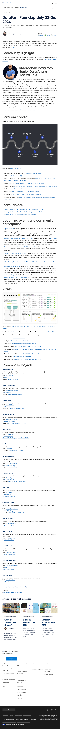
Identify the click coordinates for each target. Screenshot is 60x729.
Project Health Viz (11, 523)
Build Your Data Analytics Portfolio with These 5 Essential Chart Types (24, 209)
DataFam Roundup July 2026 (29, 622)
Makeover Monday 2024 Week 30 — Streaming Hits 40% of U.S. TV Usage (35, 186)
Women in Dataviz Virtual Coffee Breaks (15, 277)
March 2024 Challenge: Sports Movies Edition (15, 438)
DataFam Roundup (23, 7)
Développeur (18, 715)
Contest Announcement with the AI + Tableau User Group (21, 247)
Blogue (8, 7)
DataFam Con (10, 434)
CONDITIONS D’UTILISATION (21, 719)
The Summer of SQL (16, 176)
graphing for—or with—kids (16, 512)
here (13, 47)
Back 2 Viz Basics (10, 376)
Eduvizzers (9, 448)
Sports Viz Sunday (11, 552)
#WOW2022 (7, 392)
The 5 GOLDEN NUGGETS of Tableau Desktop (25, 191)
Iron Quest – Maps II (8, 496)
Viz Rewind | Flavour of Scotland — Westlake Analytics (28, 183)
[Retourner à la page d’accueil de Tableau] (7, 3)
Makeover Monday (11, 419)
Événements (20, 698)
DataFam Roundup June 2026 (48, 622)
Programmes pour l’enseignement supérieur (21, 694)
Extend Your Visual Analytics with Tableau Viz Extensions (20, 214)
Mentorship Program (10, 275)
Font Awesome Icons (19, 338)
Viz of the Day (15, 332)
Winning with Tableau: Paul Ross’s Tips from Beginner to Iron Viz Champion (26, 212)
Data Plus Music (10, 580)
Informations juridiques (8, 719)
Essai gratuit (11, 659)
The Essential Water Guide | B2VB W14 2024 (28, 346)
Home (5, 7)
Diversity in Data (10, 538)
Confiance (5, 715)
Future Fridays (13, 467)
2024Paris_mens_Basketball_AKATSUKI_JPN (27, 359)
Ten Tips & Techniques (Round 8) (33, 173)
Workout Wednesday (12, 390)
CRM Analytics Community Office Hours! (15, 253)
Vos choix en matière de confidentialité (15, 724)
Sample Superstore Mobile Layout (22, 356)
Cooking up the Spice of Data (17, 481)
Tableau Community (15, 7)
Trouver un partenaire (37, 667)
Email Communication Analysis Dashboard (23, 343)
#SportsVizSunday (9, 554)
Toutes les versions (49, 677)
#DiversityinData (9, 540)
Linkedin (22, 110)
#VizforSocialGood (9, 465)
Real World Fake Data (12, 565)
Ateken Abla (11, 33)
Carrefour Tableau (21, 689)
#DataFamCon (8, 436)
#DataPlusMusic (9, 582)
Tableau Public (32, 110)
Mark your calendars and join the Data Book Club (18, 238)
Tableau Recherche (7, 682)
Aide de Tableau (49, 674)
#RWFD (6, 567)
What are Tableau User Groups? (10, 622)
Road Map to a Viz (17, 189)
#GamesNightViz (9, 480)
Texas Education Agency (16, 450)
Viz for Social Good (11, 463)
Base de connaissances (50, 667)
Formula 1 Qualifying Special (16, 408)
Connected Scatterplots (15, 394)
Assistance (48, 664)
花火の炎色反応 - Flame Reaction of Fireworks (35, 354)
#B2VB (6, 377)
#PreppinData (8, 407)
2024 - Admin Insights (8, 569)
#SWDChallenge (9, 511)
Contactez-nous (27, 715)
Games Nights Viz (11, 478)
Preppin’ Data (10, 405)
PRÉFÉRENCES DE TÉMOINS (23, 722)
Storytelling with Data (12, 509)
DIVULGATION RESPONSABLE (9, 722)
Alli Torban (53, 238)
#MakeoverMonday (9, 421)
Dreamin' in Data (9, 228)
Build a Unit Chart (13, 379)
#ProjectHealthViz (9, 525)
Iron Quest (9, 492)
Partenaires (35, 664)
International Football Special (17, 423)
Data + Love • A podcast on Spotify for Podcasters (26, 194)
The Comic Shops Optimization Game (22, 341)
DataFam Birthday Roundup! (12, 266)
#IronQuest (7, 494)
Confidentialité (33, 719)
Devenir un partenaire (37, 669)
